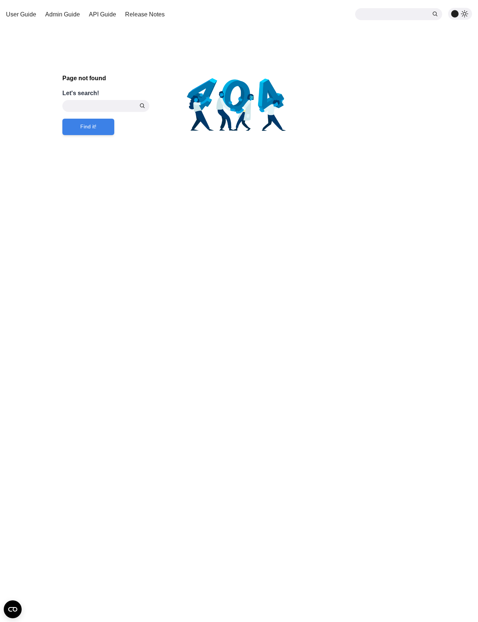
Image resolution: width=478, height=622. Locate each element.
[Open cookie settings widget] (13, 609)
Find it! (88, 126)
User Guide (21, 14)
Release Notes (145, 14)
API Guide (102, 14)
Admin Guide (62, 14)
